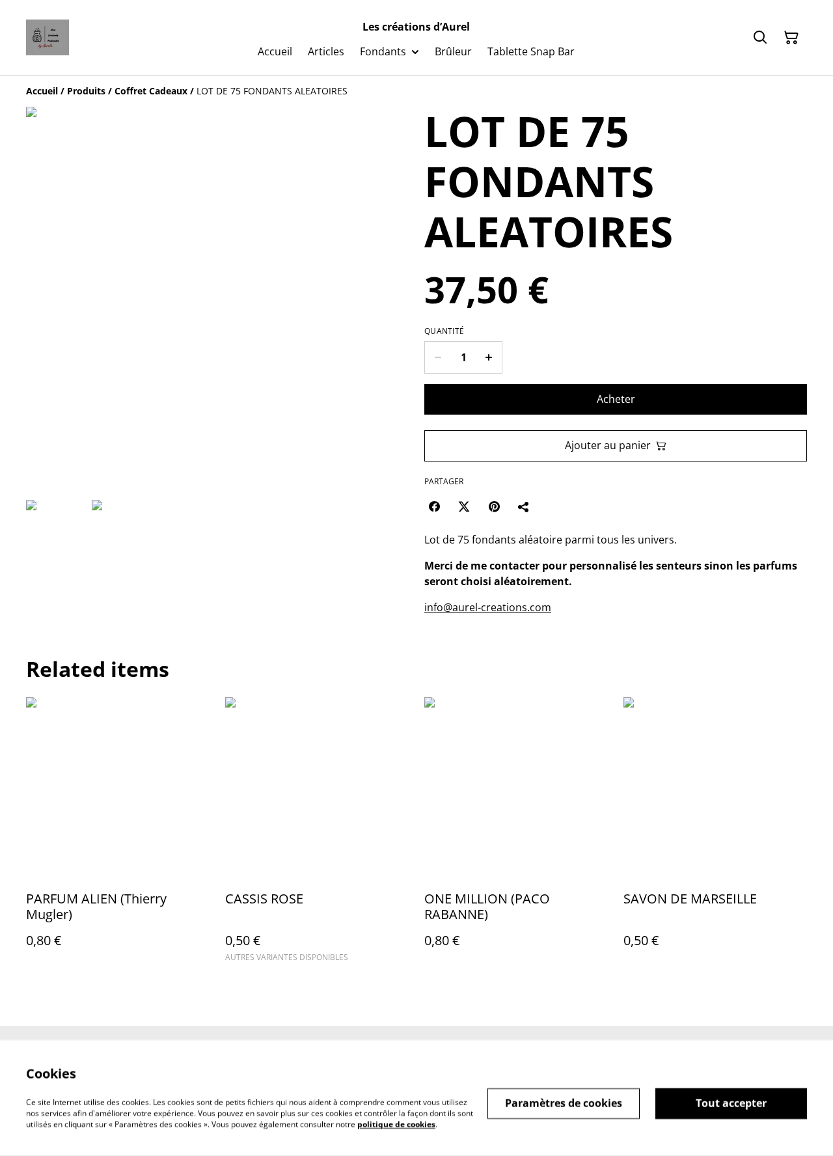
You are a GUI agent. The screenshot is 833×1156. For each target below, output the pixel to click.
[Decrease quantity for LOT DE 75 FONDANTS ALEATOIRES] (437, 357)
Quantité (444, 331)
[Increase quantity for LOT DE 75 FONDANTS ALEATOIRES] (489, 357)
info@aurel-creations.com (487, 607)
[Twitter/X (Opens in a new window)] (464, 506)
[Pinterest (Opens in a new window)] (494, 506)
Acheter (616, 399)
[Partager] (524, 506)
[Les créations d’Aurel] (47, 38)
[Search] (760, 37)
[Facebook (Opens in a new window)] (434, 506)
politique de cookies (396, 1123)
